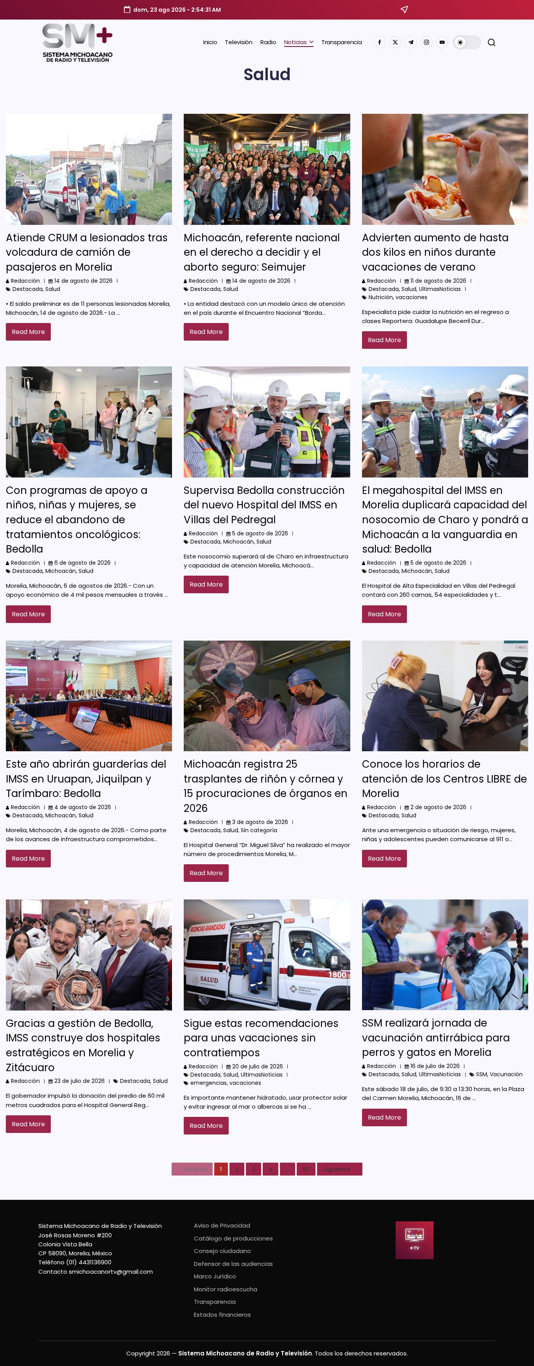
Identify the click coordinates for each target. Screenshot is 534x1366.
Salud (52, 289)
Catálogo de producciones (233, 1238)
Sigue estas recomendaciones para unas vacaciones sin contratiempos (261, 1038)
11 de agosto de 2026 (438, 281)
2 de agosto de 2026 (438, 807)
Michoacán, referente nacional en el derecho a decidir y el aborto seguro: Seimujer (262, 252)
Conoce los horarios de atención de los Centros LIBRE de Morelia (444, 779)
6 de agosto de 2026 (82, 563)
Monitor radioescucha (225, 1289)
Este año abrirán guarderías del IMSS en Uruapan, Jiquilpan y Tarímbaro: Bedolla (86, 779)
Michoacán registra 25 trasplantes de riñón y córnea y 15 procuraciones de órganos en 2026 (266, 786)
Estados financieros (222, 1314)
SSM (481, 1074)
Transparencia (215, 1302)
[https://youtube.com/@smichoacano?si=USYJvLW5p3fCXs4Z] (442, 42)
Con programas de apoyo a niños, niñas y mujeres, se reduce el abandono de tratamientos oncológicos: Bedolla (76, 519)
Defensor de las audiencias (233, 1264)
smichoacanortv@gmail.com (111, 1271)
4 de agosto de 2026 (82, 807)
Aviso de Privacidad (222, 1225)
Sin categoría (259, 830)
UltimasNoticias (440, 289)
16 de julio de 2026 (435, 1066)
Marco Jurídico (215, 1276)
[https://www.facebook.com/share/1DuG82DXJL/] (379, 42)
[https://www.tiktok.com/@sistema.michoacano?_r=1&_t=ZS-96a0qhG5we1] (411, 42)
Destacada (28, 289)
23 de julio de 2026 (79, 1081)
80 (306, 1169)
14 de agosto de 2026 (83, 281)
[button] (467, 42)
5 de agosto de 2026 (260, 533)
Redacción (25, 281)
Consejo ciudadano (222, 1251)
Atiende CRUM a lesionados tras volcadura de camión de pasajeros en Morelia (87, 252)
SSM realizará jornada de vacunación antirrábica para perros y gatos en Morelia (436, 1037)
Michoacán (60, 571)
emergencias (208, 1083)
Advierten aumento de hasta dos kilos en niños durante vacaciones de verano (435, 252)
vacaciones (411, 297)
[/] (395, 42)
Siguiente (336, 1169)
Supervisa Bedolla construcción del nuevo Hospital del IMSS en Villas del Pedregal (264, 505)
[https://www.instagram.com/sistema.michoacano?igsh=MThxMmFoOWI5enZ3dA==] (426, 42)
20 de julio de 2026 (257, 1066)
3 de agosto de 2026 (260, 822)
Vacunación (506, 1074)
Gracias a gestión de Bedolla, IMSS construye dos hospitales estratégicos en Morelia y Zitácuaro (83, 1045)
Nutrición (381, 297)
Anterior (195, 1169)
